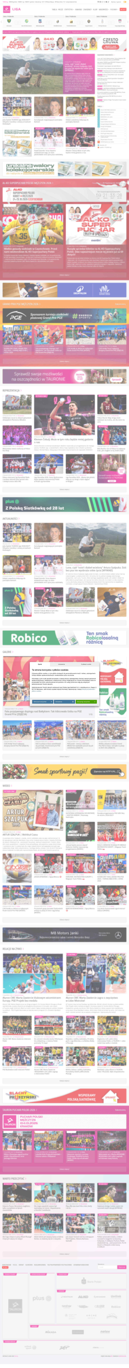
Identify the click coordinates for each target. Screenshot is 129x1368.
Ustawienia (61, 664)
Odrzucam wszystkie (40, 701)
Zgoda (40, 664)
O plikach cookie (86, 664)
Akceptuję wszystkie (83, 701)
